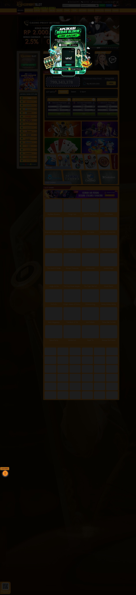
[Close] (92, 22)
